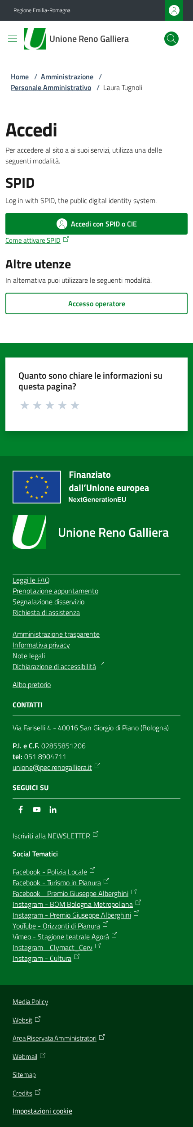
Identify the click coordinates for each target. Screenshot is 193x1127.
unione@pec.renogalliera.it (52, 767)
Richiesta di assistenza (46, 612)
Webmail (25, 1057)
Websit (22, 1020)
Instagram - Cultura (42, 958)
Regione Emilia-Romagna (41, 10)
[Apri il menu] (12, 38)
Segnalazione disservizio (48, 601)
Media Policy (30, 1001)
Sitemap (24, 1074)
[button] (171, 39)
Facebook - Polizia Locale (50, 871)
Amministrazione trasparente (56, 634)
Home (20, 76)
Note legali (29, 655)
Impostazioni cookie (42, 1110)
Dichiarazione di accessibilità (54, 666)
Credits (22, 1093)
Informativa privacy (41, 644)
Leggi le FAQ (31, 580)
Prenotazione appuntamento (55, 590)
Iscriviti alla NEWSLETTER (51, 835)
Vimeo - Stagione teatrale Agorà (61, 936)
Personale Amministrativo (51, 87)
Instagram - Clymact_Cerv (52, 947)
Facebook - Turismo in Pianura (57, 882)
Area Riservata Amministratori (54, 1038)
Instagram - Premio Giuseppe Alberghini (72, 915)
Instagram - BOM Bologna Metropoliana (73, 904)
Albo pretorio (32, 684)
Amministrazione (67, 76)
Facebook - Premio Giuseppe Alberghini (70, 893)
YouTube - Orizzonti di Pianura (56, 925)
